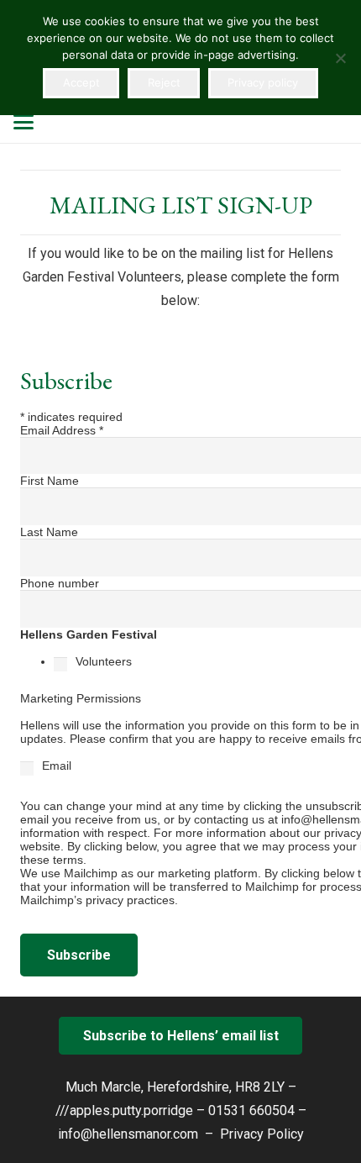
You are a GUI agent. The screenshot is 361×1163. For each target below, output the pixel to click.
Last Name (49, 532)
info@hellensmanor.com (128, 1134)
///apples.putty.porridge (124, 1110)
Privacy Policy (262, 1134)
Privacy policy (263, 82)
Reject (164, 82)
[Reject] (340, 58)
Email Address (61, 430)
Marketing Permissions (82, 698)
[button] (23, 122)
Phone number (59, 583)
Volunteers (104, 661)
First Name (49, 480)
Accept (81, 82)
